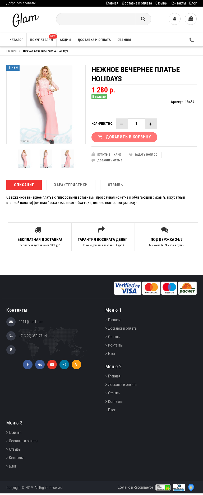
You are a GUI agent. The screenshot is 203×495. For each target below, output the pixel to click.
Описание (24, 185)
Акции (65, 40)
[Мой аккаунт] (175, 19)
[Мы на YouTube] (52, 364)
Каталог (16, 40)
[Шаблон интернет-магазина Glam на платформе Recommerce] (25, 19)
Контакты (178, 3)
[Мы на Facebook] (28, 364)
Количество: (102, 123)
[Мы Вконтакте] (40, 364)
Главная (112, 3)
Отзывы (161, 3)
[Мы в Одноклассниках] (76, 364)
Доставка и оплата (137, 3)
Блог (193, 3)
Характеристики (71, 185)
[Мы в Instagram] (64, 364)
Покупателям (43, 38)
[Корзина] (191, 19)
